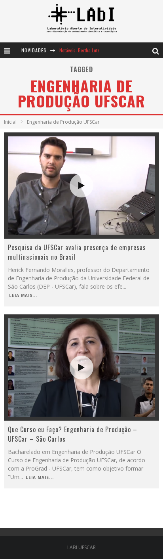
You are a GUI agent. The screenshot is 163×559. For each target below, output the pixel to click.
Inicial (10, 122)
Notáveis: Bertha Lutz (79, 50)
